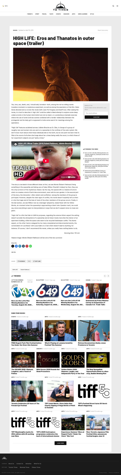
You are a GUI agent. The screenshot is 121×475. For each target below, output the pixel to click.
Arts (73, 14)
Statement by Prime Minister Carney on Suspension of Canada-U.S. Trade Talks (95, 171)
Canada (88, 280)
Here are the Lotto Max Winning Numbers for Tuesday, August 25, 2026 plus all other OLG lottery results (97, 154)
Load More (60, 443)
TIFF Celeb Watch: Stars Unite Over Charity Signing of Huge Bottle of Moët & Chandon (60, 405)
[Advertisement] (60, 21)
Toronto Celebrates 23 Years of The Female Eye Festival (25, 404)
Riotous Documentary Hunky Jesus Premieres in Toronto (92, 344)
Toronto (30, 14)
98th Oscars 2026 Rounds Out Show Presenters (48, 370)
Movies (15, 30)
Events (58, 14)
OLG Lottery (40, 280)
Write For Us (37, 463)
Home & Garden (82, 14)
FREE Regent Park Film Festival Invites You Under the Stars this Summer (26, 344)
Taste (51, 14)
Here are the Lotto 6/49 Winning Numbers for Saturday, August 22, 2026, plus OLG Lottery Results (97, 160)
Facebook (22, 261)
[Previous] (104, 276)
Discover (66, 14)
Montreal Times (24, 467)
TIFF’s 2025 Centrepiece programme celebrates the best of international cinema (47, 434)
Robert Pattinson (25, 269)
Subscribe (96, 117)
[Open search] (113, 6)
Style (92, 14)
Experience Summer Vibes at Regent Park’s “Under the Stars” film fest (72, 434)
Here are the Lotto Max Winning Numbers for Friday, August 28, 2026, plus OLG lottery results (97, 176)
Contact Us (19, 463)
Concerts (39, 348)
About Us (11, 463)
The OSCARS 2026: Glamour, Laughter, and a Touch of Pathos (22, 371)
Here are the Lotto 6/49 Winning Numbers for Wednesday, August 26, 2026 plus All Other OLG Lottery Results (97, 166)
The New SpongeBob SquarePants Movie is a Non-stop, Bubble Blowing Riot (97, 371)
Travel (44, 14)
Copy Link (38, 261)
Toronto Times (13, 467)
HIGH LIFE (15, 269)
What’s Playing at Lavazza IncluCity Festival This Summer (58, 344)
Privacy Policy (103, 472)
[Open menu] (117, 6)
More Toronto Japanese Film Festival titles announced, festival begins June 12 (97, 434)
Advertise (28, 463)
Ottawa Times (36, 467)
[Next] (108, 276)
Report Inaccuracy (103, 30)
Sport (37, 14)
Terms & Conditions (114, 472)
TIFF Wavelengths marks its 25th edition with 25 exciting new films (22, 434)
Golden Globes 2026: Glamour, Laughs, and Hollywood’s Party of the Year (72, 371)
